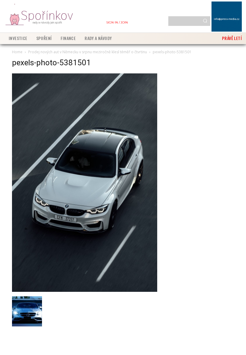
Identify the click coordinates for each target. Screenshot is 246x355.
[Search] (205, 21)
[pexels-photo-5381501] (84, 290)
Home (17, 51)
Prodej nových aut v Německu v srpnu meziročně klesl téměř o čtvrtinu (87, 51)
